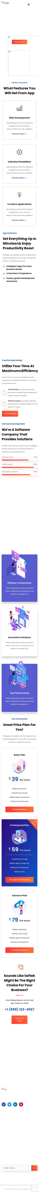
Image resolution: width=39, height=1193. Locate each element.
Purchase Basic (19, 809)
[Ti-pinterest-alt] (21, 1104)
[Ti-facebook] (4, 1104)
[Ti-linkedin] (15, 1104)
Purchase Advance (19, 950)
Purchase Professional (19, 879)
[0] (27, 6)
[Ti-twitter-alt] (9, 1104)
